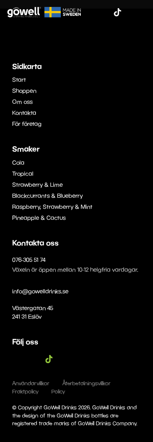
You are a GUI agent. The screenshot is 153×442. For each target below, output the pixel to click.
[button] (141, 12)
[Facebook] (93, 12)
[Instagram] (105, 12)
